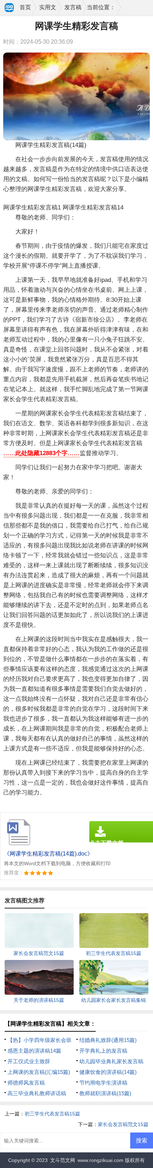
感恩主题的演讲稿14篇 (34, 1051)
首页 (25, 7)
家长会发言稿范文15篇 (123, 1124)
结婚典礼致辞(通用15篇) (108, 1040)
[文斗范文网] (10, 8)
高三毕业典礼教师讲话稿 (36, 1093)
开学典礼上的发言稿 (103, 1051)
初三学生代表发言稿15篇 (52, 1114)
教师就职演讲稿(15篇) (105, 1093)
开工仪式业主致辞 (28, 1061)
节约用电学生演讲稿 (103, 1083)
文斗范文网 (62, 1160)
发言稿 (72, 7)
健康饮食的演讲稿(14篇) (108, 1072)
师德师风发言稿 (26, 1083)
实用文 (47, 7)
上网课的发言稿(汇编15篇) (38, 1072)
